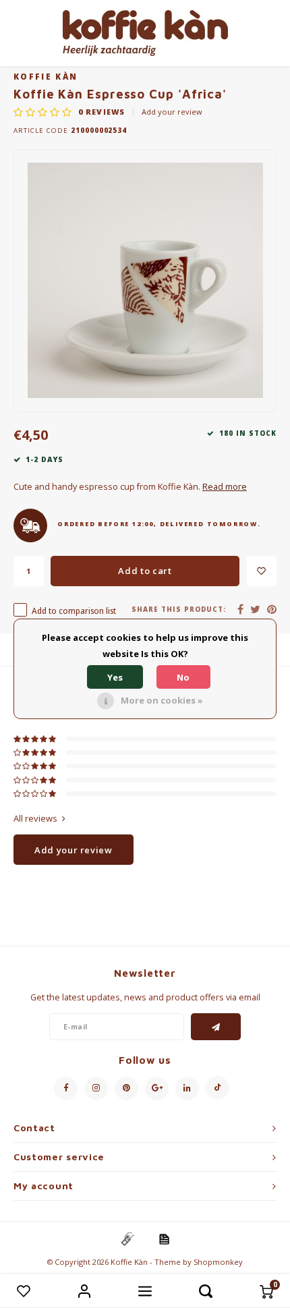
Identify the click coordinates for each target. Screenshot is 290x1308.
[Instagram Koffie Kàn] (96, 1088)
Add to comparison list (74, 610)
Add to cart (144, 571)
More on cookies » (162, 700)
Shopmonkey (218, 1262)
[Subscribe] (216, 1026)
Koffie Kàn (45, 76)
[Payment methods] (127, 1238)
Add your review (172, 112)
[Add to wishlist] (261, 571)
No (183, 677)
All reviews (35, 818)
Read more (224, 486)
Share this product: (179, 609)
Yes (115, 677)
